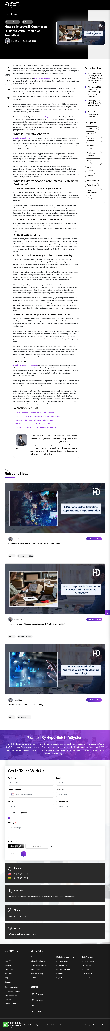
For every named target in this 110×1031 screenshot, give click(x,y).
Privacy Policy (99, 1025)
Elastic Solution (10, 1004)
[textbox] (13, 794)
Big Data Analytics (90, 139)
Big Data (90, 133)
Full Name (12, 778)
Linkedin (39, 1006)
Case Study (9, 969)
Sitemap (87, 1025)
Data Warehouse (62, 965)
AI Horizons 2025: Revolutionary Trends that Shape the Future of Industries (95, 91)
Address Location (63, 801)
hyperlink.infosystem (18, 916)
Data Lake (60, 974)
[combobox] (13, 794)
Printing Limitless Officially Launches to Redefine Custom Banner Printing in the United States (95, 78)
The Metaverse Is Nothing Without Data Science (34, 412)
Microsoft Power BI (12, 995)
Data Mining (91, 185)
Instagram (39, 1000)
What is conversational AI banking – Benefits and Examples (38, 424)
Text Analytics (87, 965)
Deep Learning (36, 969)
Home (7, 14)
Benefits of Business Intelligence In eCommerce (34, 420)
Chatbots (34, 978)
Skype (10, 801)
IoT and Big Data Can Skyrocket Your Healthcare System (37, 416)
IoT (88, 197)
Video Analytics (93, 180)
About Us (8, 961)
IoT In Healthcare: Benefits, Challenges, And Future (35, 427)
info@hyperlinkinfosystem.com (23, 934)
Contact (8, 982)
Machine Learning (90, 169)
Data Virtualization (63, 969)
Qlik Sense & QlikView (12, 991)
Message (12, 823)
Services (8, 965)
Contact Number (15, 789)
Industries (8, 974)
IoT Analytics (87, 969)
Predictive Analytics (91, 154)
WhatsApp (60, 789)
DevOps (90, 175)
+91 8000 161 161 (22, 878)
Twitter (38, 1012)
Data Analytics (87, 957)
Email (58, 778)
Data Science (92, 128)
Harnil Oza (15, 41)
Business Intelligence (91, 161)
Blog (15, 14)
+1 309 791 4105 (21, 874)
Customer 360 (87, 974)
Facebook (39, 994)
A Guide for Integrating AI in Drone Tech (94, 114)
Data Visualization (92, 191)
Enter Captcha (14, 841)
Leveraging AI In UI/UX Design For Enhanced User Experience (94, 104)
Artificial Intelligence (91, 147)
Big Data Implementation (65, 957)
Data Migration (62, 961)
